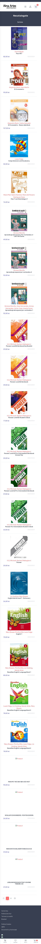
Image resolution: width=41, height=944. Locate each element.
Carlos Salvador (25, 123)
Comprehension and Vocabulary (19, 161)
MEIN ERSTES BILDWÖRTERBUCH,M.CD (19, 849)
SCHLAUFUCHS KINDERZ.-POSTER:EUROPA (19, 815)
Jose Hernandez (22, 306)
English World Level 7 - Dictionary (19, 598)
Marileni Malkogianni (24, 344)
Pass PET (19, 53)
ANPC (3, 927)
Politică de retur (6, 914)
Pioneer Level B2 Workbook (19, 382)
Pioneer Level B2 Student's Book (19, 417)
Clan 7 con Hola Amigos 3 (19, 199)
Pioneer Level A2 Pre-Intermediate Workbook (19, 491)
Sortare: (18, 22)
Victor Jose (18, 308)
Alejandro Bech (14, 87)
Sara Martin (25, 87)
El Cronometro (19, 89)
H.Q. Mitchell (11, 344)
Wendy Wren (19, 670)
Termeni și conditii (7, 916)
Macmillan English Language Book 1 (19, 672)
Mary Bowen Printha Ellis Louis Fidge (19, 632)
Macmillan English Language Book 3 (19, 710)
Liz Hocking (14, 596)
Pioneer (19, 562)
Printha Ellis (19, 668)
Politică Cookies (6, 924)
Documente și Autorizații (9, 930)
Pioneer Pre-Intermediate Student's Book (19, 527)
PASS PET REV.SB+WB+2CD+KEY (19, 782)
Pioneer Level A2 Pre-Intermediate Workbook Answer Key (19, 454)
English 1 (19, 634)
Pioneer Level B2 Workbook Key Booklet (19, 346)
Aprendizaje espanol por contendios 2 (19, 272)
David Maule (19, 52)
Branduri (4, 919)
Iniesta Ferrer (28, 308)
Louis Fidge (19, 159)
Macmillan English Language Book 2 (19, 748)
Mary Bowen (23, 596)
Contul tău (4, 911)
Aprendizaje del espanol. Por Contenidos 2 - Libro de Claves (19, 235)
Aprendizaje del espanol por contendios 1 (19, 310)
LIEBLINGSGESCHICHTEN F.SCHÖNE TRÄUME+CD (19, 883)
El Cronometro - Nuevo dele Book (19, 125)
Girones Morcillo (19, 233)
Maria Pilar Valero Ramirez (13, 195)
